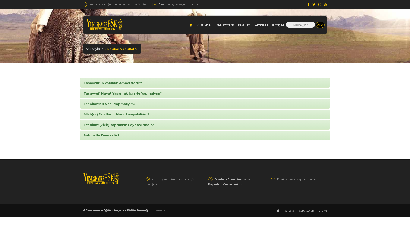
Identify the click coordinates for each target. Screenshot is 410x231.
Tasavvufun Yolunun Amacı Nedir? (112, 83)
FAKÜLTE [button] (244, 25)
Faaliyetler (289, 210)
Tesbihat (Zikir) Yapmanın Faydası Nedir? (118, 125)
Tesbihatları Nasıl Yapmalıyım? (109, 104)
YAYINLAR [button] (261, 25)
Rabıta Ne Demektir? (101, 135)
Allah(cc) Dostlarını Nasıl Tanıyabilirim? (116, 114)
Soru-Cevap (306, 210)
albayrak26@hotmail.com (179, 4)
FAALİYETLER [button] (225, 25)
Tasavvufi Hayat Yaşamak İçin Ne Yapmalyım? (122, 93)
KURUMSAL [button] (204, 25)
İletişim (278, 25)
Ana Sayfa (93, 49)
